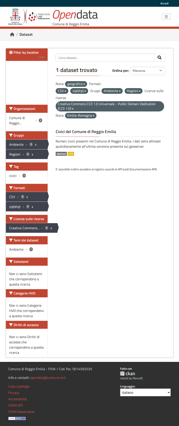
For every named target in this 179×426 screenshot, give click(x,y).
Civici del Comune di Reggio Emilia (86, 131)
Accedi (164, 3)
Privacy (13, 392)
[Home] (12, 34)
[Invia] (159, 58)
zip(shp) (61, 154)
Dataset (26, 34)
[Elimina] (84, 84)
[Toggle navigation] (166, 17)
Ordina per (120, 70)
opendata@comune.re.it (48, 377)
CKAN (127, 373)
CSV (71, 154)
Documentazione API (142, 169)
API (120, 169)
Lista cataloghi (19, 386)
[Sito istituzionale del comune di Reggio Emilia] (29, 17)
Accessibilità (17, 399)
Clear (41, 57)
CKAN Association (21, 411)
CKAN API (15, 405)
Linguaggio (127, 386)
